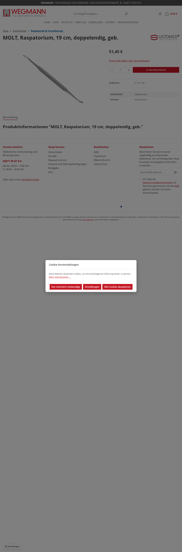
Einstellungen (92, 286)
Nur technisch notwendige (65, 286)
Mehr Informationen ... (60, 277)
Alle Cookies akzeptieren (117, 286)
